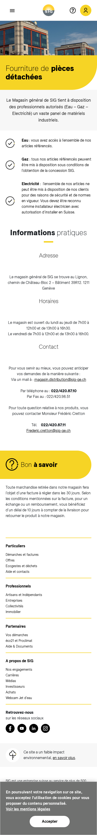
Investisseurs (15, 686)
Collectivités (14, 606)
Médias (11, 681)
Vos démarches (17, 635)
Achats (11, 692)
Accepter (49, 821)
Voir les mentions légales (28, 809)
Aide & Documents (19, 646)
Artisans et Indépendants (24, 595)
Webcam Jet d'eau (19, 698)
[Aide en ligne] (74, 10)
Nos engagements (19, 669)
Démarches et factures (22, 555)
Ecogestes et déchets (21, 566)
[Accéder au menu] (12, 11)
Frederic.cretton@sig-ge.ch (48, 430)
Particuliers (15, 546)
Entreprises (14, 600)
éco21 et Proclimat (19, 641)
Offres (10, 560)
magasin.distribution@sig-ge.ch (60, 379)
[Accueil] (48, 10)
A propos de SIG (19, 661)
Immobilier (13, 612)
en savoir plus (64, 758)
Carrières (12, 675)
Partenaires (16, 626)
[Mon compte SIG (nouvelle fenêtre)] (85, 10)
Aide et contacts (17, 572)
